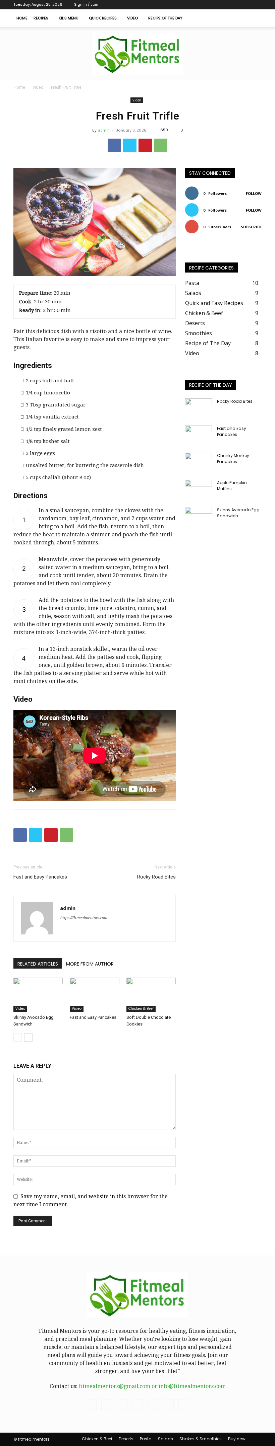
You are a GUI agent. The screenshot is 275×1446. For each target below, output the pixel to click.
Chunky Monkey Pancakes (233, 458)
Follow (254, 193)
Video (132, 18)
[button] (253, 18)
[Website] (245, 4)
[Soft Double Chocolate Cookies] (151, 994)
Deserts (126, 1439)
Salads (165, 1439)
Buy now (236, 1439)
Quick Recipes (103, 18)
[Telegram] (212, 4)
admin (104, 130)
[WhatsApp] (160, 145)
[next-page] (28, 1037)
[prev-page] (17, 1037)
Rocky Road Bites (156, 877)
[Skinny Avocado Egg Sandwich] (38, 994)
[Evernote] (190, 4)
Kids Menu (68, 18)
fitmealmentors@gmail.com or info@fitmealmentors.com (152, 1386)
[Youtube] (257, 4)
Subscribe (251, 226)
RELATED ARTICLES (37, 964)
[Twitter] (223, 4)
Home (22, 18)
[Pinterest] (145, 145)
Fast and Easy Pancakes (40, 877)
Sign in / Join (86, 4)
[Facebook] (201, 4)
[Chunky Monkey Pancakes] (198, 462)
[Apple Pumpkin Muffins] (198, 489)
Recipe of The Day (165, 18)
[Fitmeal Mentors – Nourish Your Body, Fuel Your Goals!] (137, 54)
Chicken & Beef (141, 1008)
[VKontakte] (234, 4)
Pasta (146, 1439)
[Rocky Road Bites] (198, 407)
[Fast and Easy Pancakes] (94, 994)
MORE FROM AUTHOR (90, 964)
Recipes (41, 18)
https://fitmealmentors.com (83, 918)
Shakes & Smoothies (200, 1439)
